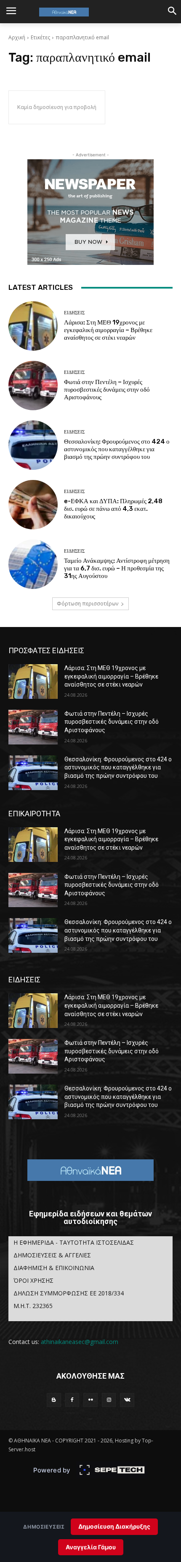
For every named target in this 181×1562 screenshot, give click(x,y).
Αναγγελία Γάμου (91, 1547)
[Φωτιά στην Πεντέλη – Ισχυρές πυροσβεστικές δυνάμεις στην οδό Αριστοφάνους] (33, 385)
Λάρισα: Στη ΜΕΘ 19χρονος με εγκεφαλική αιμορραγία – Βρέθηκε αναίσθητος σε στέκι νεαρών (108, 330)
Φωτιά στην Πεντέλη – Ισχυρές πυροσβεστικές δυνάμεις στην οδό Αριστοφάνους (107, 389)
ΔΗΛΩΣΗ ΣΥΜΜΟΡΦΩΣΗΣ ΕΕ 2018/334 (68, 1293)
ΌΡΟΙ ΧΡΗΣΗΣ (33, 1280)
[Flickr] (90, 1400)
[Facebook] (72, 1400)
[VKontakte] (127, 1400)
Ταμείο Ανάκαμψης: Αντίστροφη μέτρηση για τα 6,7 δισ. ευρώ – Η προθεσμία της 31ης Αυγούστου (117, 568)
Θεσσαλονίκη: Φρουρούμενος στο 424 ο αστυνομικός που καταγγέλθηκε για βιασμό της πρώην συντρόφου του (117, 449)
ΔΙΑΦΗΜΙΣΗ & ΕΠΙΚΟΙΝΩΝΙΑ (53, 1268)
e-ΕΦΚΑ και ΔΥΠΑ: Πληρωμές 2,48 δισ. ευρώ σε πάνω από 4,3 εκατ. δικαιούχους (113, 508)
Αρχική (16, 37)
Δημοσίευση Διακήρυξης (114, 1526)
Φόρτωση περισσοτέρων (87, 603)
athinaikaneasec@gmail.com (79, 1342)
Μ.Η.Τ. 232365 (33, 1306)
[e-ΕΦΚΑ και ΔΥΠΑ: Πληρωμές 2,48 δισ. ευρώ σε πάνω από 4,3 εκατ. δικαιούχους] (33, 504)
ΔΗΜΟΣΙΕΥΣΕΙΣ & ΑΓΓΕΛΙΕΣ (52, 1255)
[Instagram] (109, 1400)
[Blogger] (54, 1400)
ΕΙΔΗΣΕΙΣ (74, 313)
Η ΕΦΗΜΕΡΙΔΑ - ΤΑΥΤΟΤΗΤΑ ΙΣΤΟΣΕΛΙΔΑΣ (73, 1242)
